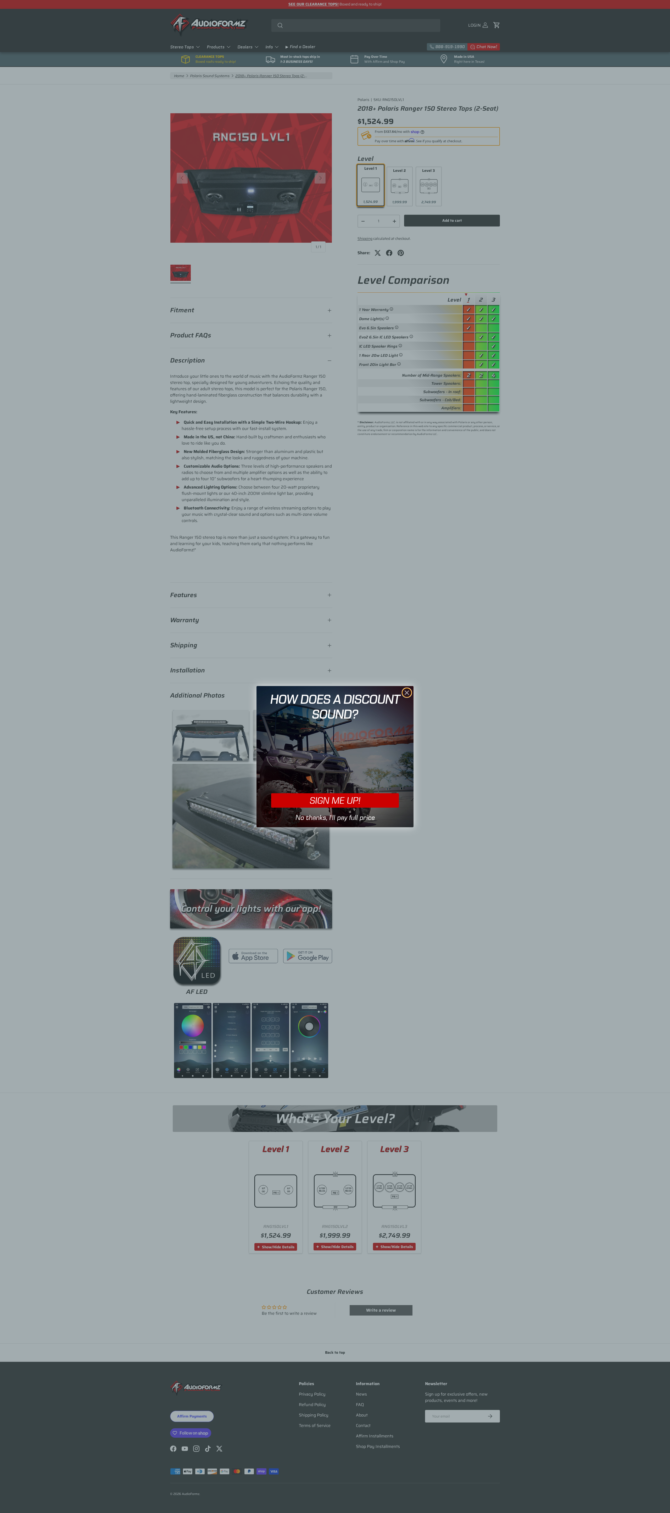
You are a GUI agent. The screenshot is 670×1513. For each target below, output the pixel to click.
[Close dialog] (406, 692)
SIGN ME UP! (335, 800)
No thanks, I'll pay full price (335, 817)
